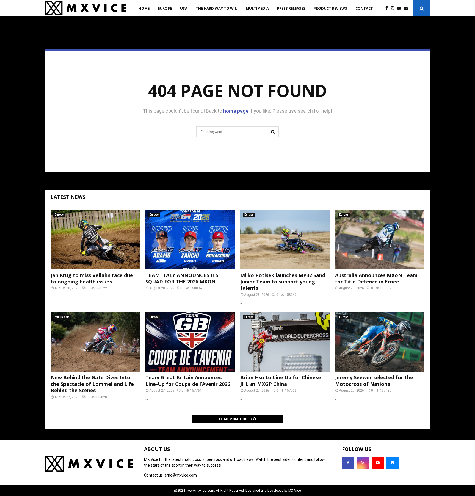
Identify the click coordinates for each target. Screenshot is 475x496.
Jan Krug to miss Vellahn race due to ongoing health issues (92, 278)
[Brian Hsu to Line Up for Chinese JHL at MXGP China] (285, 342)
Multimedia (257, 8)
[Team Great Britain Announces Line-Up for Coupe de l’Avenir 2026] (190, 342)
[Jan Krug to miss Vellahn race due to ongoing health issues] (95, 239)
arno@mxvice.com (180, 475)
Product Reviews (330, 8)
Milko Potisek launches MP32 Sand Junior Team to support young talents (282, 281)
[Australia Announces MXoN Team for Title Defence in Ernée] (379, 239)
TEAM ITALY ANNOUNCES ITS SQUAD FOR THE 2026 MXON (181, 278)
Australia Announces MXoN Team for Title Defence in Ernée (376, 278)
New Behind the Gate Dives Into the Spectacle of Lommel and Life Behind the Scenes (92, 384)
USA (183, 8)
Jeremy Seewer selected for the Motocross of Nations (374, 380)
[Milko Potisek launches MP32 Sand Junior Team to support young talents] (285, 239)
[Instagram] (394, 8)
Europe (165, 8)
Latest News (68, 197)
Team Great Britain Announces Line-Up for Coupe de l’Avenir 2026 (187, 380)
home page (235, 111)
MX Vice (294, 490)
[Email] (407, 8)
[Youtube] (400, 8)
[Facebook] (388, 8)
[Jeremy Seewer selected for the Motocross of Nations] (379, 342)
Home (144, 8)
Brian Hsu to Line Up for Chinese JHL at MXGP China (280, 380)
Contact (364, 8)
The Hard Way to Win (217, 8)
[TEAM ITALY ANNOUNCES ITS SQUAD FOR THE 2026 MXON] (190, 239)
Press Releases (291, 8)
